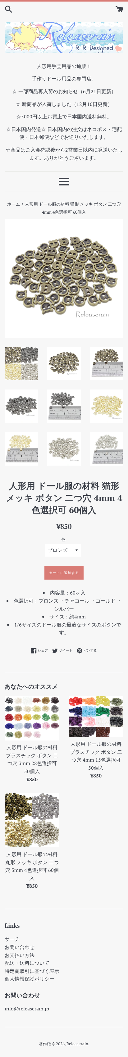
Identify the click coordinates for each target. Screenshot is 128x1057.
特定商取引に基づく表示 (32, 971)
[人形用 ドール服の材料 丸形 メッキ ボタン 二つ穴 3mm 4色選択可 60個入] (32, 820)
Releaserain (77, 1043)
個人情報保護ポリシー (29, 978)
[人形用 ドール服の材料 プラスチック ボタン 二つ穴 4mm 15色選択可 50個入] (96, 716)
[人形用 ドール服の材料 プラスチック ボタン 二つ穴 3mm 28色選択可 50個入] (32, 718)
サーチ (12, 939)
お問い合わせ (19, 947)
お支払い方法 (19, 955)
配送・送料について (27, 962)
